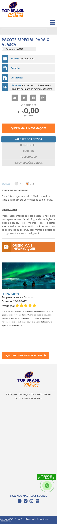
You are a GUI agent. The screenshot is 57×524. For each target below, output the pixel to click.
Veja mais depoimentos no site (23, 355)
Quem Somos (46, 13)
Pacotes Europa (44, 20)
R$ (20, 183)
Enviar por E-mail (15, 98)
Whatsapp (43, 98)
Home (50, 6)
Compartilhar (33, 98)
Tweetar (24, 98)
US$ (32, 183)
